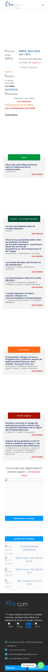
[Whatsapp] (40, 665)
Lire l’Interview (24, 101)
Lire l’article (37, 174)
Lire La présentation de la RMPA (20, 108)
